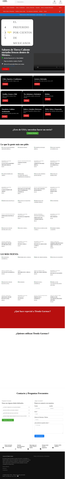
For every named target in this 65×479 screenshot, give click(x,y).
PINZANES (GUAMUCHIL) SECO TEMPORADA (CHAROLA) (24, 190)
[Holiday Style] (16, 82)
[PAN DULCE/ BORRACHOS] (56, 179)
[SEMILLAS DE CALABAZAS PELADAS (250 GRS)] (56, 287)
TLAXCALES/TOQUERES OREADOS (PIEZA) (8, 164)
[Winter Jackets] (48, 82)
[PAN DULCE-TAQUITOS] (24, 206)
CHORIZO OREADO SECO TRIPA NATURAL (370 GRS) (56, 245)
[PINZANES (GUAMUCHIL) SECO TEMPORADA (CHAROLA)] (24, 179)
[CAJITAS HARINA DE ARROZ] (8, 179)
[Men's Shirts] (11, 98)
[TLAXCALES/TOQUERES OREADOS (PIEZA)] (8, 153)
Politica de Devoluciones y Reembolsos (41, 456)
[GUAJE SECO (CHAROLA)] (8, 263)
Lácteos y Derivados (6, 241)
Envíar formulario (39, 436)
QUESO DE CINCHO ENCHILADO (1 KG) (6, 244)
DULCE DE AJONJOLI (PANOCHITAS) (39, 189)
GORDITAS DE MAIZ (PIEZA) (39, 164)
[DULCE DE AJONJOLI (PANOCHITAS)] (40, 179)
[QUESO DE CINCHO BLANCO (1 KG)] (8, 287)
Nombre (36, 406)
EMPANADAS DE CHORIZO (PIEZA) (38, 218)
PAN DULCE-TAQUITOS (24, 216)
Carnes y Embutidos (54, 241)
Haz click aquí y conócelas (9, 65)
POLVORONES (53, 216)
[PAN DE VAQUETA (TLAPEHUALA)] (56, 153)
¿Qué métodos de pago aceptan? (10, 413)
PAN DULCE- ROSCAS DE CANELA (40, 245)
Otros (19, 270)
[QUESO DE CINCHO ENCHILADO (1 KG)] (8, 233)
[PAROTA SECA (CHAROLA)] (40, 287)
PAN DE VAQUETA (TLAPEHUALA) (54, 164)
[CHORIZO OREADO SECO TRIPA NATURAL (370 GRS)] (56, 233)
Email (35, 411)
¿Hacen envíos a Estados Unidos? (10, 410)
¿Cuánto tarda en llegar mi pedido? (12, 407)
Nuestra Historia (6, 466)
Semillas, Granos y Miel (7, 270)
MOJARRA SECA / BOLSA (24, 272)
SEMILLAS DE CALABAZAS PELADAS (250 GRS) (56, 299)
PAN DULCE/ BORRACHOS (53, 190)
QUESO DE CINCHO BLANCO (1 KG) (6, 298)
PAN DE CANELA (22, 244)
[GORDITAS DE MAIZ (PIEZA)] (40, 153)
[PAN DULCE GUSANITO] (56, 263)
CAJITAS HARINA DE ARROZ (7, 190)
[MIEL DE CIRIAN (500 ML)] (40, 263)
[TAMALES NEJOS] (24, 153)
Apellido (51, 406)
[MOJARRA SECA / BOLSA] (24, 263)
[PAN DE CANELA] (24, 233)
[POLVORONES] (56, 206)
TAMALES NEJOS (22, 162)
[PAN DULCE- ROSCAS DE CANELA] (40, 233)
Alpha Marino (14, 476)
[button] (60, 9)
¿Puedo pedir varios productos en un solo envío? (15, 416)
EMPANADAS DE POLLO (8, 215)
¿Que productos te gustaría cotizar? (41, 422)
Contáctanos (5, 470)
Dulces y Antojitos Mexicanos (24, 187)
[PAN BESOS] (24, 287)
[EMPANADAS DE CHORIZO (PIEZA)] (40, 206)
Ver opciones (8, 169)
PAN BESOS (20, 298)
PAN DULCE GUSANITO (56, 273)
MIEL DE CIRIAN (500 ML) (40, 272)
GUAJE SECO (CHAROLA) (8, 272)
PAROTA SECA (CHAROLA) (37, 298)
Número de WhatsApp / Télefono (41, 417)
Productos (5, 468)
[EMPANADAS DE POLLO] (8, 206)
